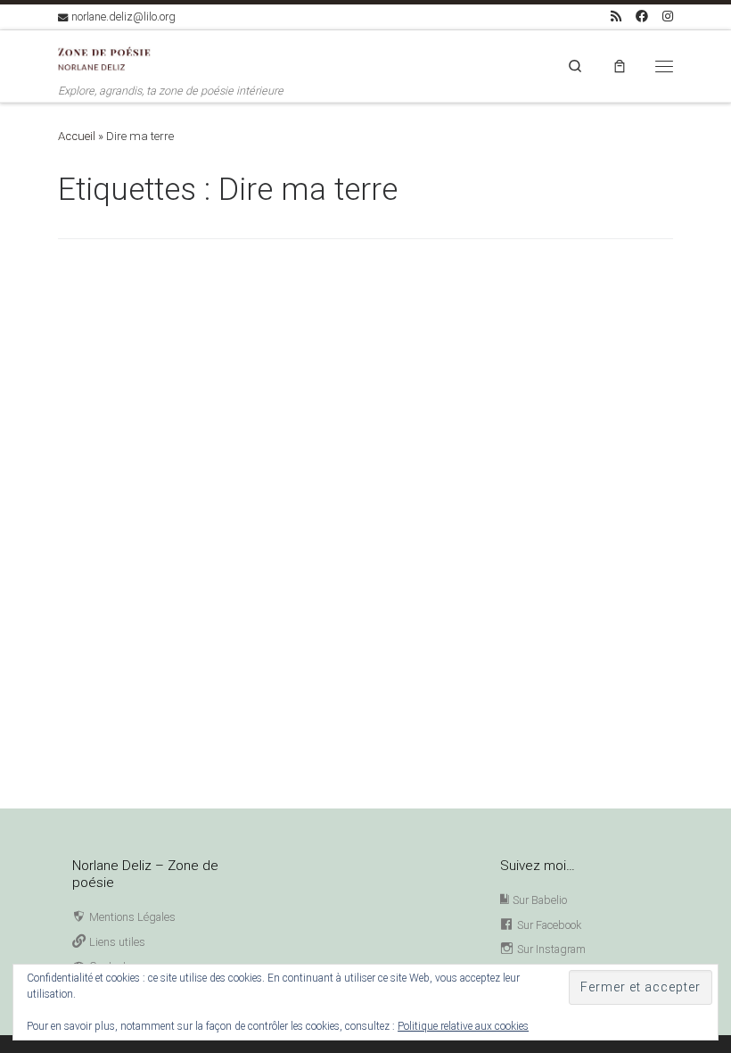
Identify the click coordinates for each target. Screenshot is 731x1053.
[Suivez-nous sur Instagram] (667, 17)
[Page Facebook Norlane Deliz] (642, 17)
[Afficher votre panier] (619, 65)
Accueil (76, 136)
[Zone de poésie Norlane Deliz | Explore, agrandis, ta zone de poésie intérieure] (108, 57)
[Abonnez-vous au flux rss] (616, 17)
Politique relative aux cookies (463, 1026)
